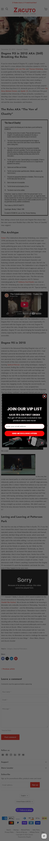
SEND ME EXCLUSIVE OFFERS (24, 433)
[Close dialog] (44, 396)
